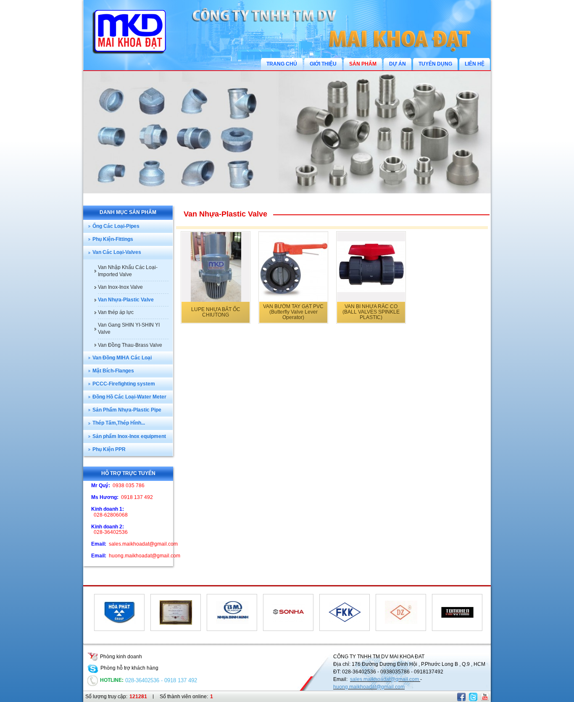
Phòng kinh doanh (121, 657)
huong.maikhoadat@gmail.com (369, 687)
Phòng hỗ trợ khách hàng (129, 668)
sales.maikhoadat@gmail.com (385, 679)
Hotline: (112, 680)
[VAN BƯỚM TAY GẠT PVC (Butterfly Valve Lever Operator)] (293, 267)
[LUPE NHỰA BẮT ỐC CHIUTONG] (216, 267)
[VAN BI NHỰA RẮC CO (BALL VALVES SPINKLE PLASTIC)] (371, 267)
